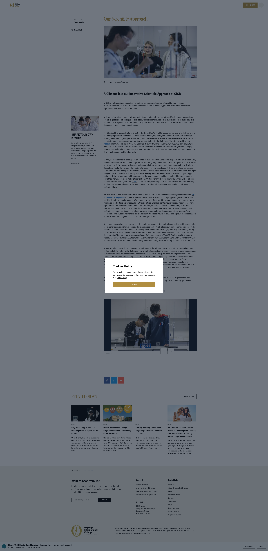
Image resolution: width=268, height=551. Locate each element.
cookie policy (122, 278)
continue (134, 284)
